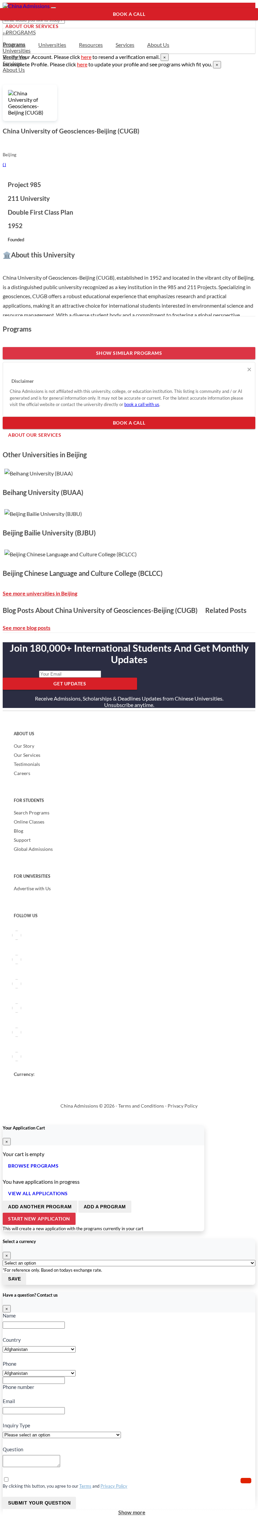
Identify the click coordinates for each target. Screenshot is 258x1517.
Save (14, 1278)
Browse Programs (33, 1166)
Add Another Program (40, 1206)
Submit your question (39, 1503)
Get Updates (69, 683)
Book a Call (129, 14)
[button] (246, 1480)
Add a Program (105, 1206)
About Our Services (31, 26)
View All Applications (38, 1193)
